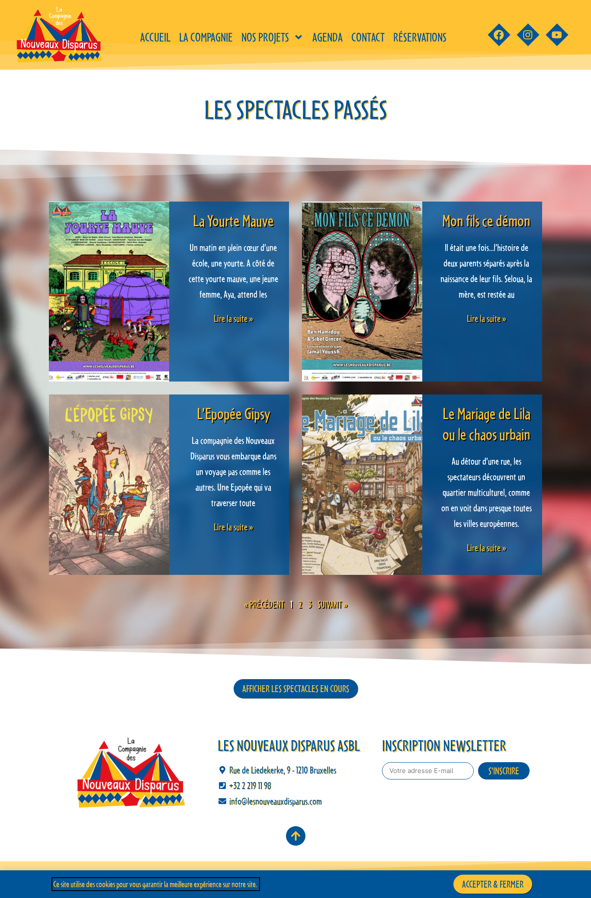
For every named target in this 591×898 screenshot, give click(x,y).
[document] (295, 449)
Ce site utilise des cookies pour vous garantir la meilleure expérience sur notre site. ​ (155, 884)
